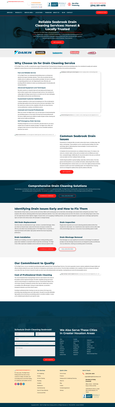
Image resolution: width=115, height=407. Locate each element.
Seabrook (89, 340)
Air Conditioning (40, 373)
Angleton (62, 341)
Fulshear (62, 352)
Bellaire (61, 343)
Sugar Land (89, 345)
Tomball (89, 349)
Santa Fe (75, 354)
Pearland (75, 350)
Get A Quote (57, 42)
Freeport (62, 350)
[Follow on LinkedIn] (24, 384)
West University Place (92, 353)
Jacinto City (76, 341)
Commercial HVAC (41, 392)
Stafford (89, 344)
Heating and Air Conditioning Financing (68, 378)
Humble (75, 339)
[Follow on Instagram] (16, 384)
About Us (56, 12)
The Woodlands (90, 347)
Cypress (62, 346)
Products (18, 12)
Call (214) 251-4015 (67, 195)
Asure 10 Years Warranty (42, 390)
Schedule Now (102, 12)
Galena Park (63, 354)
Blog (63, 12)
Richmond (75, 352)
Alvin (61, 339)
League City (76, 346)
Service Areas (63, 373)
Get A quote (49, 359)
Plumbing (39, 380)
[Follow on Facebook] (18, 384)
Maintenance (40, 385)
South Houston (90, 342)
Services (9, 12)
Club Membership (41, 387)
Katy (74, 343)
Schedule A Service (46, 195)
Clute (61, 345)
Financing (48, 12)
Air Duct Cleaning (41, 378)
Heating (39, 375)
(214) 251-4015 (97, 5)
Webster (89, 351)
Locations (38, 12)
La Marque (75, 345)
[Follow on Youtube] (21, 384)
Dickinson (62, 348)
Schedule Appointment (65, 387)
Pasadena (75, 348)
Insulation (39, 383)
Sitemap (61, 390)
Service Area (28, 12)
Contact (70, 12)
